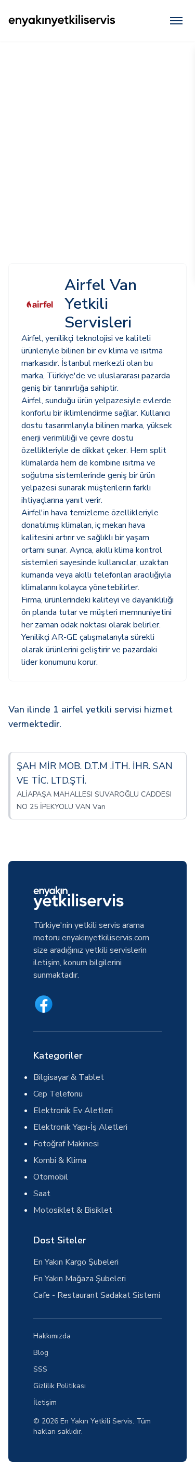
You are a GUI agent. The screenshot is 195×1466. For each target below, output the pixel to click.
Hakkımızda (52, 1336)
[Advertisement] (97, 144)
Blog (40, 1353)
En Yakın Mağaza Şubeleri (79, 1278)
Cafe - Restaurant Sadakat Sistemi (96, 1295)
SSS (40, 1369)
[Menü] (176, 20)
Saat (41, 1193)
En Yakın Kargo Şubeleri (76, 1262)
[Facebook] (43, 1004)
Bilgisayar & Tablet (68, 1077)
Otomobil (50, 1177)
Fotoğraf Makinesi (66, 1143)
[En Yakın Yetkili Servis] (61, 21)
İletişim (45, 1402)
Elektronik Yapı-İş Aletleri (80, 1127)
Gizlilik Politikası (59, 1386)
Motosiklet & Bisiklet (72, 1210)
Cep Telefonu (58, 1094)
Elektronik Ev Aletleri (73, 1110)
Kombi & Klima (59, 1160)
